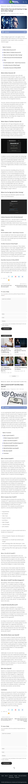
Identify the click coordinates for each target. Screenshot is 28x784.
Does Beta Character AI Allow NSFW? (12, 68)
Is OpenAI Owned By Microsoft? (11, 445)
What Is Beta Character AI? (10, 50)
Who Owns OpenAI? (8, 451)
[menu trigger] (2, 2)
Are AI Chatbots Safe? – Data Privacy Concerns (14, 62)
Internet (8, 13)
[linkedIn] (19, 276)
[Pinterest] (15, 276)
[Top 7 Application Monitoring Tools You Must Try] (7, 361)
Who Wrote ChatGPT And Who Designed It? (13, 443)
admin (4, 13)
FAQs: (5, 60)
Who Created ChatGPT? (9, 435)
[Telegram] (22, 276)
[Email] (8, 280)
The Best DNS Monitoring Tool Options (20, 368)
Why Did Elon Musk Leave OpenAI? (11, 448)
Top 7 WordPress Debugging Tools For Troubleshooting (6, 350)
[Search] (25, 2)
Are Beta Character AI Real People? (12, 65)
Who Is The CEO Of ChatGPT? (10, 440)
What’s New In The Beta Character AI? (12, 52)
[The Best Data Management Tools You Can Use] (20, 342)
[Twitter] (12, 276)
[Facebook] (14, 32)
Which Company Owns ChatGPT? (11, 438)
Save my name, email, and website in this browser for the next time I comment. (14, 324)
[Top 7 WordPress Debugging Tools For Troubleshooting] (7, 342)
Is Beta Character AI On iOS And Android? (13, 57)
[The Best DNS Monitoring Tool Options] (20, 361)
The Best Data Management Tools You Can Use (20, 350)
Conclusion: (6, 453)
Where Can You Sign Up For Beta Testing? (13, 55)
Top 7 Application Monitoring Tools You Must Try (6, 369)
